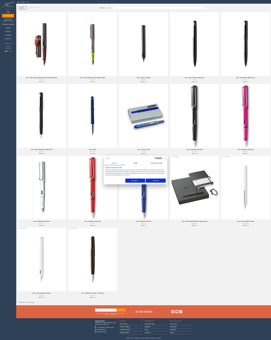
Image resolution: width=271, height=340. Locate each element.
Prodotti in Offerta (125, 327)
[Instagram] (180, 311)
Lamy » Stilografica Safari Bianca (41, 221)
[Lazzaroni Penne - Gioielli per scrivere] (8, 4)
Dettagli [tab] (135, 163)
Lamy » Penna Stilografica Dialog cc (41, 293)
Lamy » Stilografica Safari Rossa (93, 221)
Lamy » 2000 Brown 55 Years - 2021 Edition (92, 293)
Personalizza (134, 180)
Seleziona (156, 8)
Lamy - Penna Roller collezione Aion (245, 77)
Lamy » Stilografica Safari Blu (143, 221)
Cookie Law (148, 332)
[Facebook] (172, 311)
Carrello (172, 332)
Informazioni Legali (149, 324)
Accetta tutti (156, 180)
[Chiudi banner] (165, 158)
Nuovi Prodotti (124, 324)
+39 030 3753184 (143, 311)
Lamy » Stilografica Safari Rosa (245, 149)
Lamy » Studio (92, 149)
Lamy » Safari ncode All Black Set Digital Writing (194, 221)
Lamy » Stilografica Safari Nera (195, 149)
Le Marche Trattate (125, 329)
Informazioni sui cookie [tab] (156, 163)
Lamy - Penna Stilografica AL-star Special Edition (92, 77)
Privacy (146, 329)
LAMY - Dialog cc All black (144, 77)
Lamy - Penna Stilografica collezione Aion (42, 149)
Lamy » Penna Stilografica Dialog (245, 221)
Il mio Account (173, 324)
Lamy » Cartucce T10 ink (143, 149)
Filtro (22, 8)
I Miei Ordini (173, 329)
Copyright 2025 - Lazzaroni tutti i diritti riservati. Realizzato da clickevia (143, 338)
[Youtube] (176, 311)
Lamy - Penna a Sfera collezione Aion (194, 77)
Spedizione (147, 327)
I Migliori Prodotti (124, 332)
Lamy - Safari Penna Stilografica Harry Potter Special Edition (41, 77)
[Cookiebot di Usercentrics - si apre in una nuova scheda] (156, 158)
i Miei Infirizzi (173, 327)
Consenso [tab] (114, 163)
